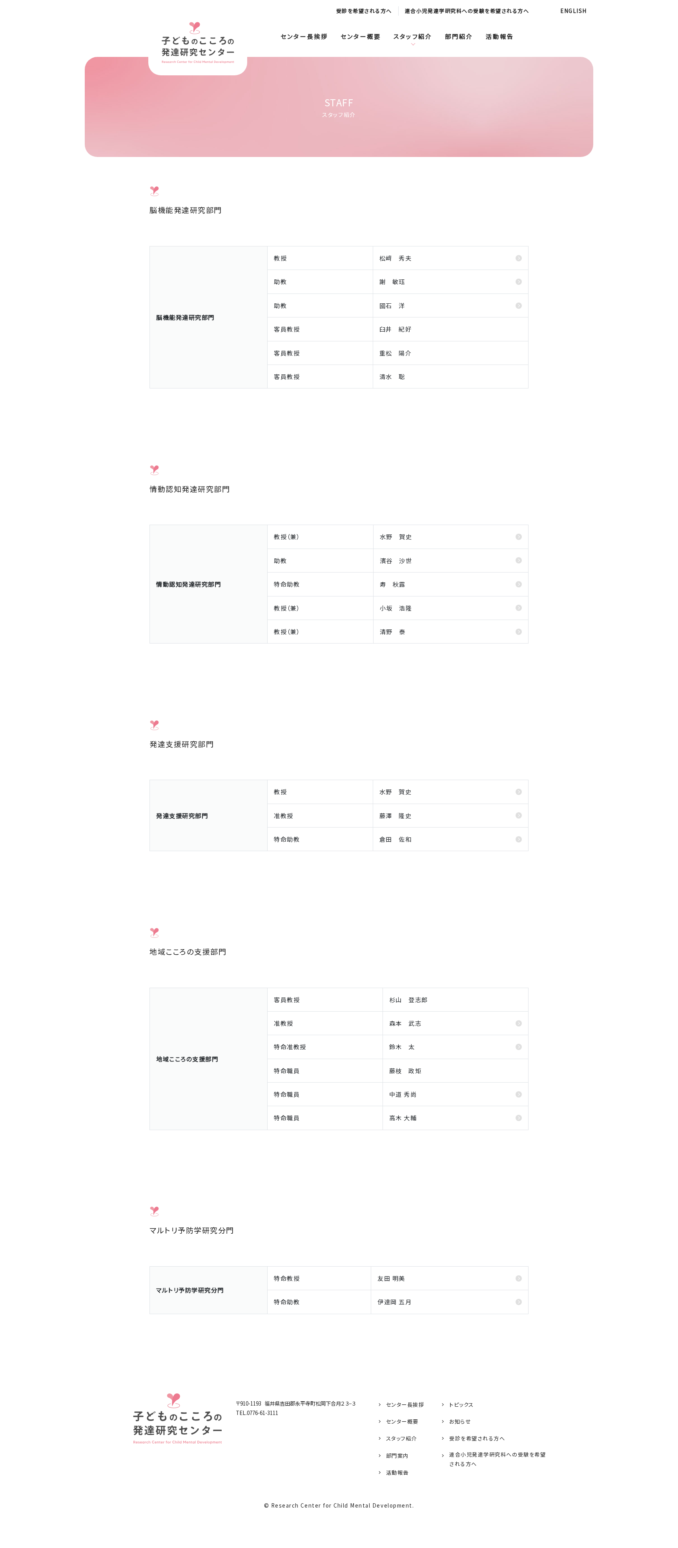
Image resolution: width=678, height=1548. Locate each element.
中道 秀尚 (403, 1094)
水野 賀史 (396, 536)
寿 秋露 (393, 584)
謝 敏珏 (392, 281)
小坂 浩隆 (396, 608)
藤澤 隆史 (395, 815)
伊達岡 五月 (394, 1301)
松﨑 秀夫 (395, 257)
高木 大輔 (403, 1117)
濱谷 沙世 (396, 560)
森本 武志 (405, 1023)
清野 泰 (393, 631)
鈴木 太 (402, 1046)
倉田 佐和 (395, 839)
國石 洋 (392, 305)
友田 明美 (391, 1278)
